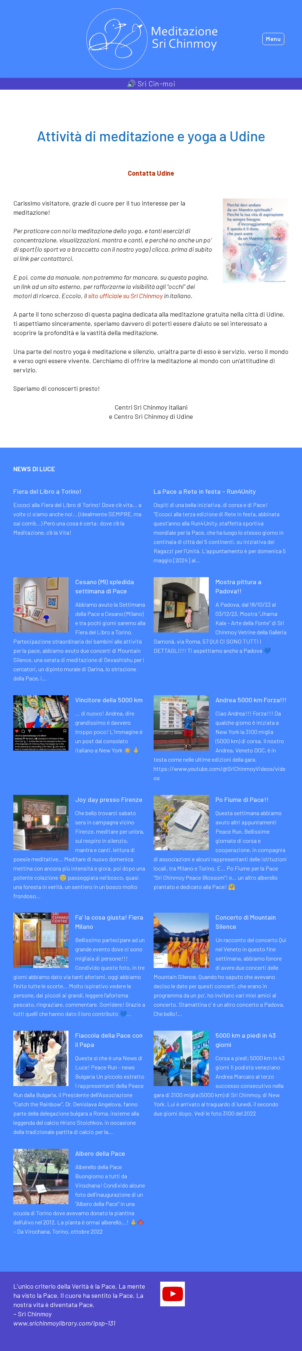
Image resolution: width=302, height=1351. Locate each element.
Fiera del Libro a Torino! (47, 491)
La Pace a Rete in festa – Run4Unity (205, 491)
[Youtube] (172, 1294)
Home (20, 97)
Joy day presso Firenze (109, 799)
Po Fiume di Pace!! (241, 799)
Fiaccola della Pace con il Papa (109, 1039)
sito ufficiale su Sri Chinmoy (125, 296)
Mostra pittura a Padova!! (238, 586)
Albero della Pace (100, 1153)
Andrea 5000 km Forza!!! (251, 700)
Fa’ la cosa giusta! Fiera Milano (109, 921)
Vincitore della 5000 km (109, 700)
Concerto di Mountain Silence (245, 921)
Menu (273, 38)
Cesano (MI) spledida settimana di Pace (104, 586)
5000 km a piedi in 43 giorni (245, 1039)
